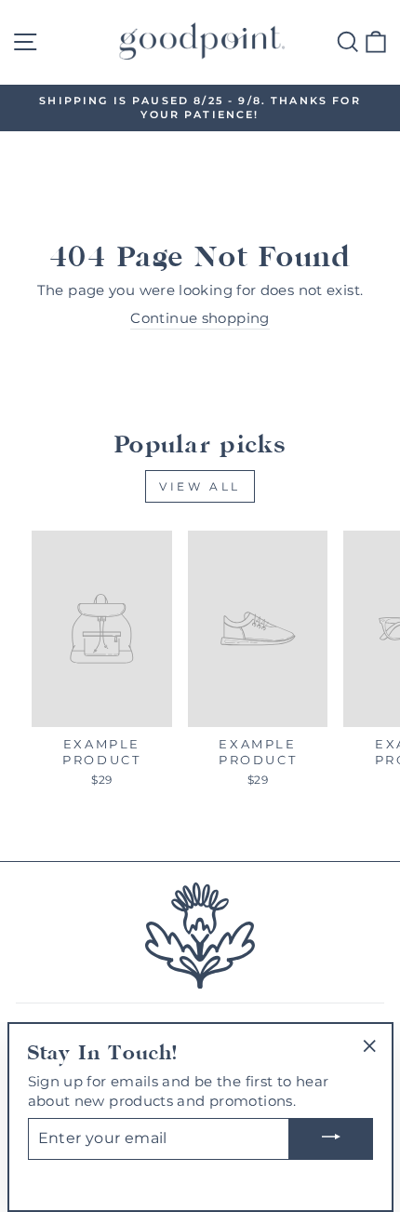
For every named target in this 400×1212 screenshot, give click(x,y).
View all (200, 486)
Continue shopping (199, 318)
